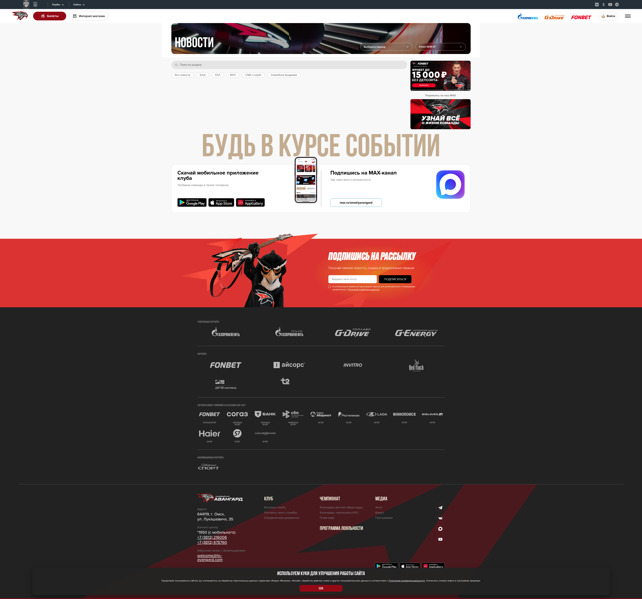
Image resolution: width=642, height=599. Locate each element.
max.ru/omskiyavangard (356, 202)
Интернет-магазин (92, 16)
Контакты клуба (274, 507)
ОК (321, 588)
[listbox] (440, 47)
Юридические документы (281, 518)
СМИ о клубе (253, 75)
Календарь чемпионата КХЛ (339, 512)
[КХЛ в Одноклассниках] (603, 4)
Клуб (203, 75)
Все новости (182, 75)
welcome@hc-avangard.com (210, 558)
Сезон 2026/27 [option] (427, 47)
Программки (384, 518)
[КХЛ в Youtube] (610, 4)
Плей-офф (327, 518)
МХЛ (233, 75)
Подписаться (395, 279)
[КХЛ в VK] (597, 4)
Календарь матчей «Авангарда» (341, 507)
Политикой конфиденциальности (364, 289)
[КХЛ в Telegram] (617, 4)
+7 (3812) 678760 (212, 542)
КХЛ (217, 75)
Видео (379, 512)
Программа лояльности (341, 528)
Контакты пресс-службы (280, 512)
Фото (378, 507)
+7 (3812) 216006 (212, 537)
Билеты (53, 16)
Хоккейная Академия (284, 75)
